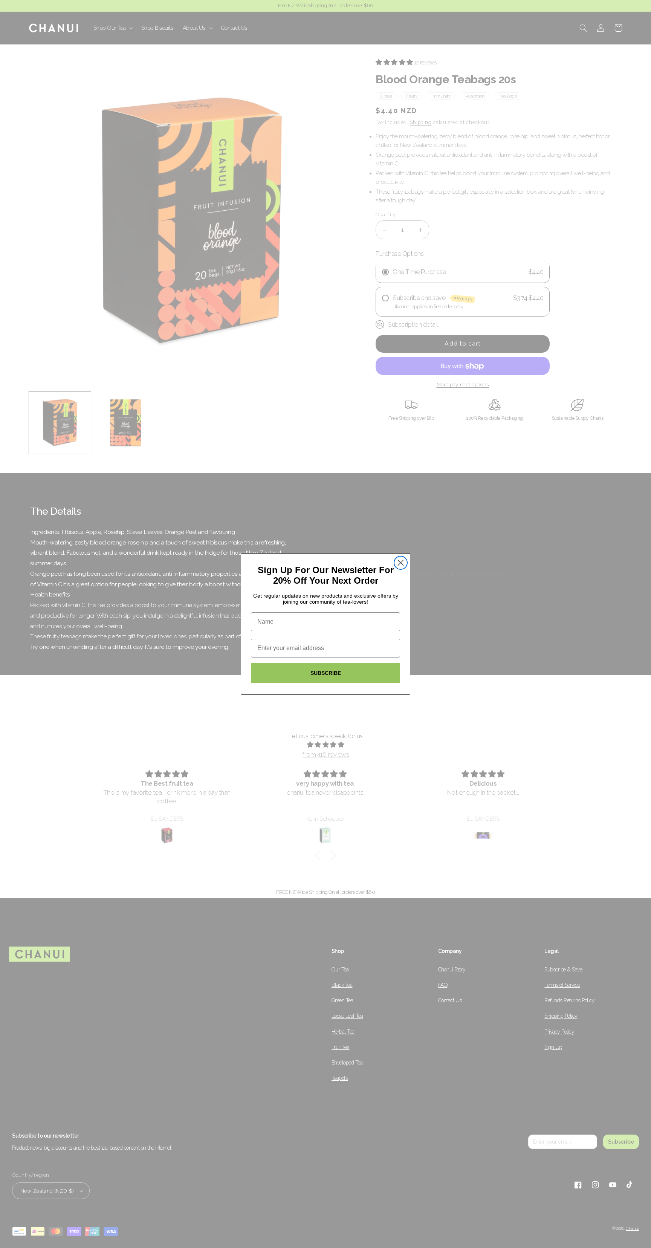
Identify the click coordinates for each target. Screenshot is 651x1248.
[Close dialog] (400, 562)
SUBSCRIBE (325, 673)
